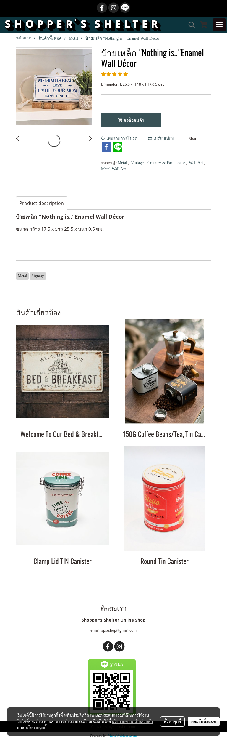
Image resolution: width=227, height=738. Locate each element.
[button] (190, 25)
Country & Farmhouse (166, 163)
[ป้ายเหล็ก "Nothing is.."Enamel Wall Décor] (54, 88)
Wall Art (196, 163)
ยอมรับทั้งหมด (203, 721)
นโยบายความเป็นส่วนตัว (132, 721)
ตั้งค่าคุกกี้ (172, 721)
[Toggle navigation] (219, 24)
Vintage (138, 163)
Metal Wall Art (113, 169)
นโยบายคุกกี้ (36, 727)
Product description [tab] (41, 203)
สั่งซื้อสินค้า (133, 120)
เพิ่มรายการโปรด (121, 138)
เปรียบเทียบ (163, 138)
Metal (123, 163)
